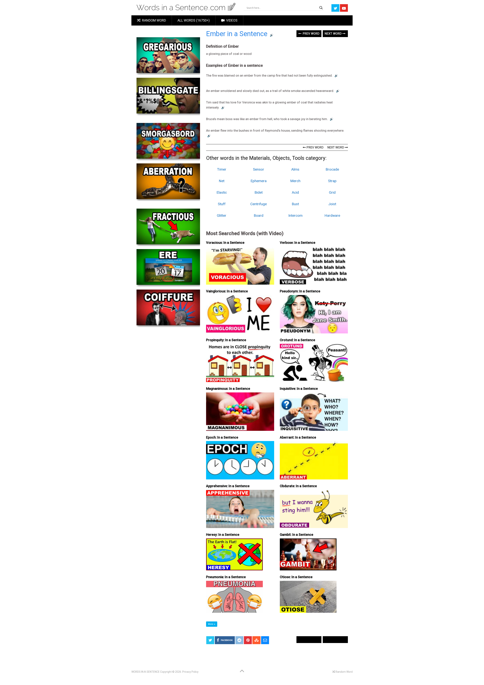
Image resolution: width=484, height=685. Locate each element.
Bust (295, 204)
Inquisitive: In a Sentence (299, 389)
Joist (332, 204)
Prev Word (311, 33)
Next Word (333, 33)
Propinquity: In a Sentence (226, 340)
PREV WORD (314, 147)
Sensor (258, 169)
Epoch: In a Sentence (222, 437)
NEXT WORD (336, 147)
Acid (295, 192)
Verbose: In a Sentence (297, 243)
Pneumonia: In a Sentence (226, 577)
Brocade (332, 169)
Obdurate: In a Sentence (298, 486)
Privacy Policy (190, 671)
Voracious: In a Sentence (225, 243)
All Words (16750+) (194, 20)
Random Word (153, 20)
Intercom (295, 215)
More (211, 624)
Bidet (258, 192)
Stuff (222, 204)
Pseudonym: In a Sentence (300, 291)
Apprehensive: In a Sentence (228, 486)
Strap (332, 181)
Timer (221, 169)
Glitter (221, 215)
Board (258, 215)
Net (221, 181)
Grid (332, 192)
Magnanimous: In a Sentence (228, 389)
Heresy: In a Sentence (222, 535)
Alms (295, 169)
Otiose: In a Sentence (296, 577)
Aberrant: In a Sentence (298, 437)
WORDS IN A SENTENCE (145, 671)
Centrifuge (258, 204)
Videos (231, 20)
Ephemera (259, 181)
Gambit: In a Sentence (296, 535)
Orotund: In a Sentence (297, 340)
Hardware (332, 215)
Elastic (221, 192)
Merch (295, 181)
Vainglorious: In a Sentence (227, 291)
